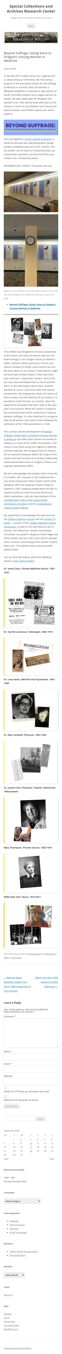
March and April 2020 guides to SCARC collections (46, 982)
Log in (7, 1317)
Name (8, 1051)
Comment (10, 1016)
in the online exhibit (23, 560)
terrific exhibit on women (38, 139)
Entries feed (9, 1321)
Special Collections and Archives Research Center (31, 9)
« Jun (6, 1158)
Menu (31, 26)
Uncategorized (34, 953)
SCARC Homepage (18, 1232)
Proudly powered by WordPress (17, 1348)
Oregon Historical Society (21, 519)
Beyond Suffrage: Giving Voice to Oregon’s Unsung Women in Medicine (30, 435)
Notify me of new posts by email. (21, 1099)
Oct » (52, 1158)
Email (8, 1063)
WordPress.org (11, 1329)
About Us (8, 1294)
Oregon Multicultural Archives (24, 1251)
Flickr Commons (17, 1224)
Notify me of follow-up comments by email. (27, 1091)
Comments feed (11, 1325)
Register (7, 1313)
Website (8, 1076)
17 (31, 1147)
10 (31, 1143)
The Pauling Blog (17, 1255)
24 (31, 1150)
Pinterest (14, 1228)
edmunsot (16, 957)
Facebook (14, 1221)
